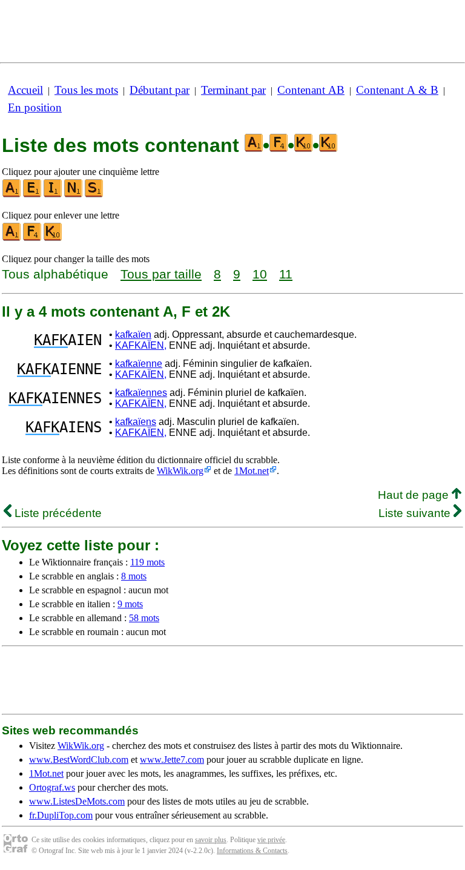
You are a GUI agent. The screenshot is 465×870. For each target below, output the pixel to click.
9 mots (130, 604)
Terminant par (233, 90)
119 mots (147, 562)
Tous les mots (86, 90)
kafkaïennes (141, 392)
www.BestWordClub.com (78, 759)
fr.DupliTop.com (61, 815)
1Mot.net (251, 471)
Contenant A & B (397, 90)
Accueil (25, 90)
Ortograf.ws (52, 787)
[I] (53, 194)
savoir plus (210, 839)
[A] (12, 194)
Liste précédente (57, 513)
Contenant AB (311, 90)
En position (35, 107)
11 (285, 274)
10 (259, 274)
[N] (74, 194)
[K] (53, 238)
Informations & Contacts (252, 850)
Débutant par (160, 90)
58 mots (144, 618)
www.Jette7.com (172, 759)
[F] (32, 238)
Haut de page (415, 495)
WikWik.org (180, 471)
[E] (32, 194)
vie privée (271, 839)
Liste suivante (415, 513)
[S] (94, 194)
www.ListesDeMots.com (77, 801)
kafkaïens (135, 422)
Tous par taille (161, 274)
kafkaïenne (138, 363)
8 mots (134, 576)
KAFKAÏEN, (141, 345)
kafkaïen (133, 334)
